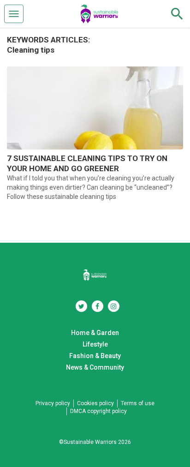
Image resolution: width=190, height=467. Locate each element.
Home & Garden (95, 332)
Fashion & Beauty (95, 355)
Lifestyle (95, 344)
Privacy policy (53, 403)
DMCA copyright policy (98, 411)
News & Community (95, 367)
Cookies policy (95, 403)
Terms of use (137, 403)
